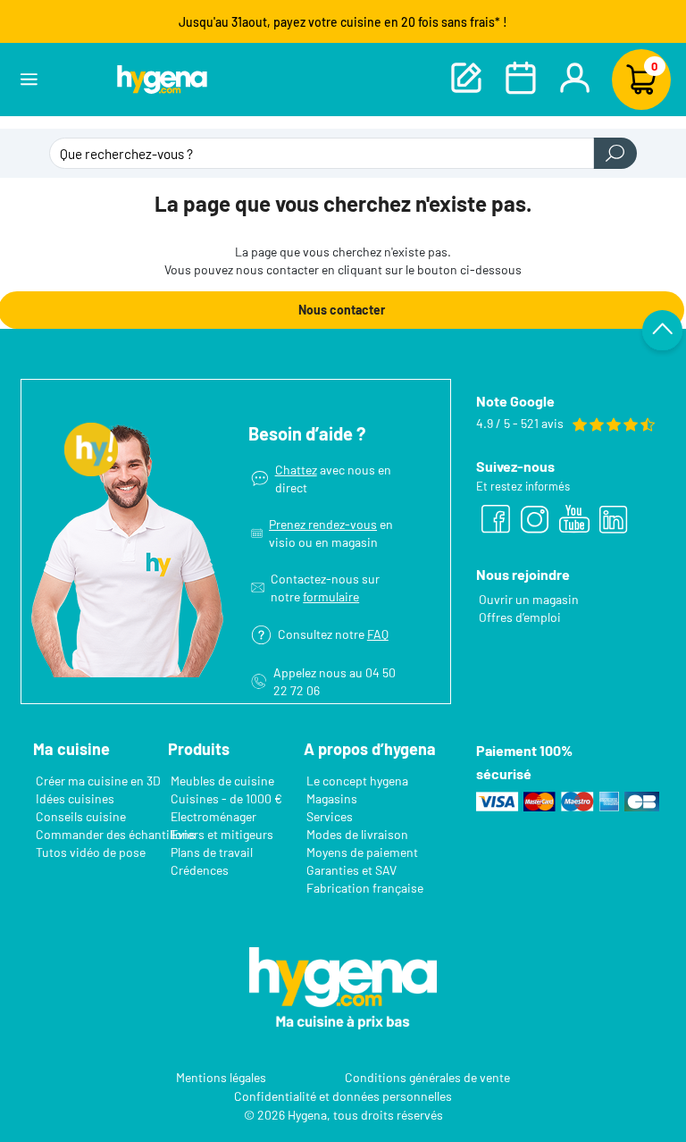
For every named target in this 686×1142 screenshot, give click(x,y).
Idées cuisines (75, 798)
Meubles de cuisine (222, 780)
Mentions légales (221, 1076)
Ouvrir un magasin (529, 599)
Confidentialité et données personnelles (343, 1095)
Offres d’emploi (520, 617)
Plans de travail (212, 852)
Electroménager (213, 816)
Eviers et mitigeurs (222, 834)
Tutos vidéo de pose (91, 852)
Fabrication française (364, 887)
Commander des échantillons (116, 834)
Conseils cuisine (81, 816)
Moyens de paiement (362, 852)
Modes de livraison (357, 834)
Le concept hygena (357, 780)
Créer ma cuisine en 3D (98, 780)
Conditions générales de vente (427, 1076)
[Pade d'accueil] (162, 79)
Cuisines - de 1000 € (226, 798)
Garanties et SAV (351, 869)
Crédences (200, 869)
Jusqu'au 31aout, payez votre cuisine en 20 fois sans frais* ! (343, 21)
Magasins (331, 798)
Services (329, 816)
